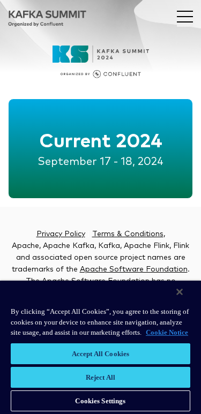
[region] (100, 347)
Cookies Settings (100, 401)
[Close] (179, 292)
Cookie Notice (167, 332)
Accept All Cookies (100, 354)
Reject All (100, 377)
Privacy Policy (60, 234)
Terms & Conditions (127, 234)
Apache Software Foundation (134, 269)
